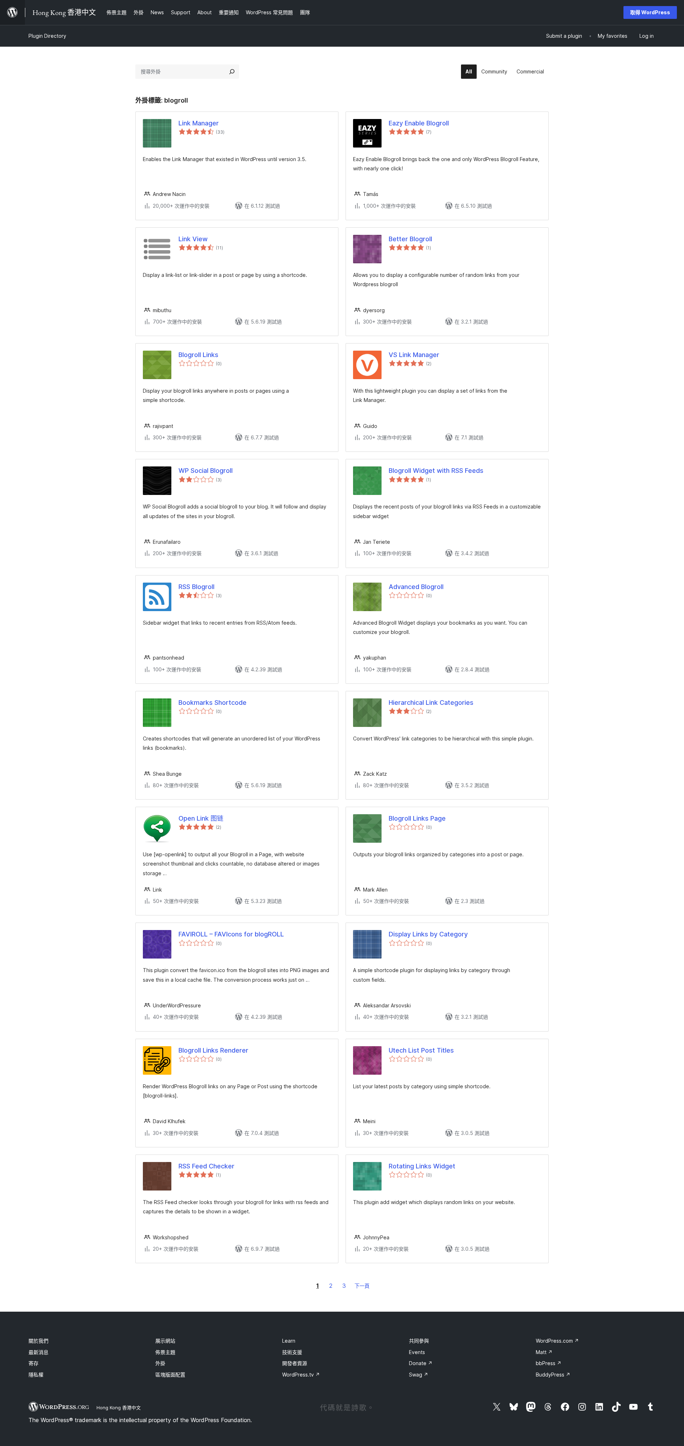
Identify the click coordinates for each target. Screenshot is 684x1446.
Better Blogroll (410, 239)
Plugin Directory (47, 36)
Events (417, 1352)
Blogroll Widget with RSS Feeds (436, 470)
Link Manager (198, 123)
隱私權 (35, 1375)
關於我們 (38, 1341)
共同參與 (419, 1341)
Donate (420, 1363)
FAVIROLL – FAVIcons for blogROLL (231, 934)
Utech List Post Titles (421, 1050)
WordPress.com (557, 1341)
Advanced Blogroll (416, 586)
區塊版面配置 (170, 1375)
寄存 (33, 1363)
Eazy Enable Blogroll (419, 123)
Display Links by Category (428, 934)
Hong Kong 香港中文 (119, 1407)
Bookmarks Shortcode (212, 702)
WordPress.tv (301, 1375)
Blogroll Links (198, 354)
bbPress (548, 1363)
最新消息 (38, 1352)
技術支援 (292, 1352)
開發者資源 (294, 1363)
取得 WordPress (650, 12)
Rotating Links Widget (422, 1166)
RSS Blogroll (196, 586)
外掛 (160, 1363)
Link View (193, 239)
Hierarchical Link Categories (431, 702)
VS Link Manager (414, 354)
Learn (288, 1341)
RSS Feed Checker (206, 1166)
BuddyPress (553, 1375)
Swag (418, 1375)
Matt (544, 1352)
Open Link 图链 (200, 818)
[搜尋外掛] (232, 71)
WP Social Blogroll (205, 470)
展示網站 (165, 1341)
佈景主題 (165, 1352)
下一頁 (361, 1286)
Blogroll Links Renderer (213, 1050)
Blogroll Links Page (417, 818)
